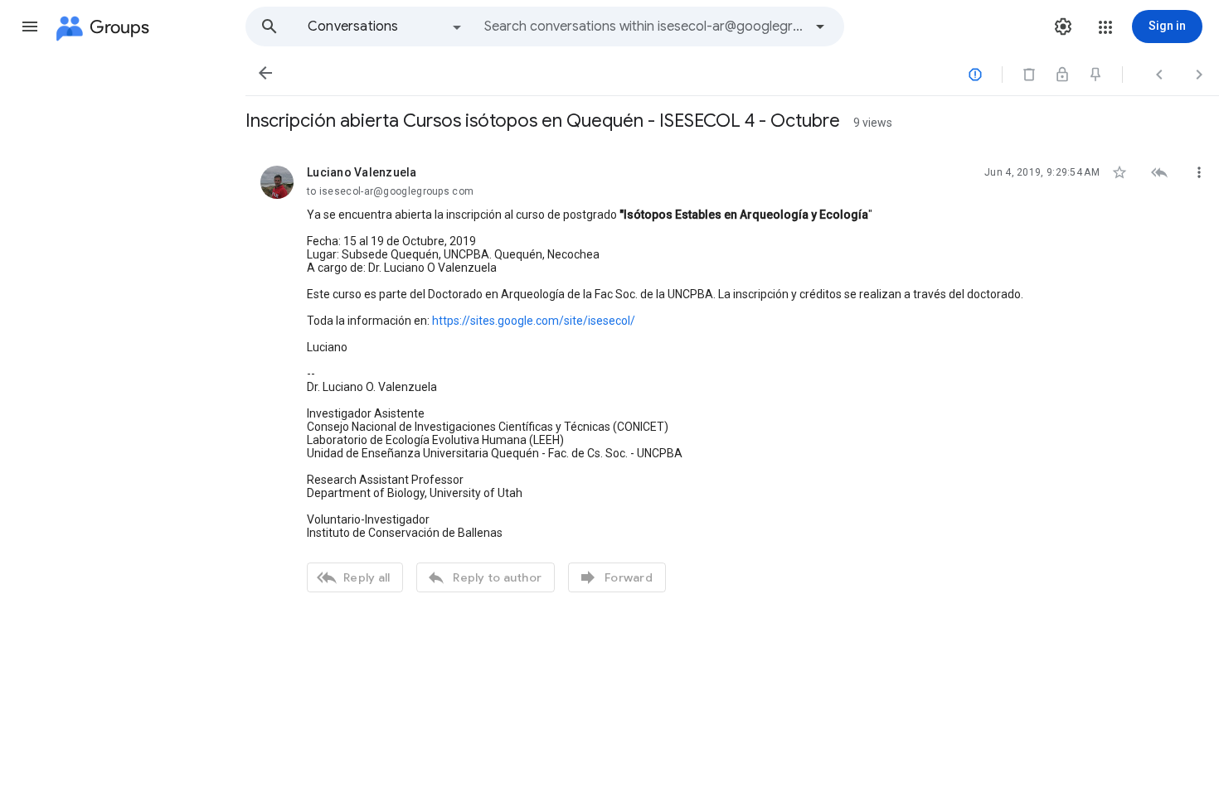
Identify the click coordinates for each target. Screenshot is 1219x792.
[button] (30, 26)
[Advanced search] (820, 26)
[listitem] (732, 377)
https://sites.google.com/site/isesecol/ (533, 320)
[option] (385, 26)
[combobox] (643, 26)
